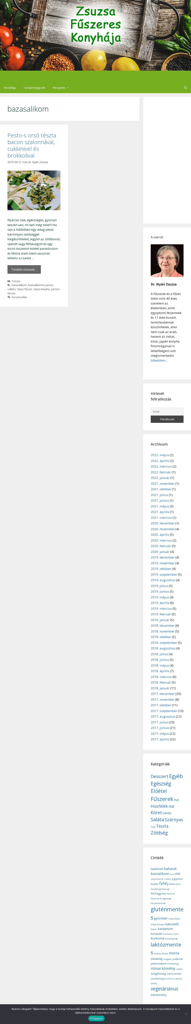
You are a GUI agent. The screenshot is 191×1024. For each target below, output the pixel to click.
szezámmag (157, 978)
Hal (176, 800)
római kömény (163, 968)
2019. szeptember (164, 574)
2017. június (160, 728)
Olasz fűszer (24, 289)
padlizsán (178, 959)
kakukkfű (172, 924)
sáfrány (178, 978)
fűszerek (170, 893)
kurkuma (158, 938)
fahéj (163, 883)
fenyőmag (156, 889)
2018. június (160, 659)
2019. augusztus (163, 580)
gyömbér (161, 918)
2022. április (160, 461)
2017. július (159, 722)
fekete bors (175, 884)
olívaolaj (156, 959)
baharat (170, 868)
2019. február (161, 614)
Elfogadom (96, 1018)
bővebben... (159, 360)
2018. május (160, 665)
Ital (171, 806)
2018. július (159, 654)
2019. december (163, 557)
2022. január (160, 478)
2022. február (161, 472)
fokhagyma (158, 893)
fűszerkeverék (158, 903)
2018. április (160, 671)
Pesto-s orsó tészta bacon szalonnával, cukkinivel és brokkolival (31, 145)
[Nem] (186, 1014)
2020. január (160, 552)
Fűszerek (162, 799)
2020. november (163, 529)
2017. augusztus (163, 716)
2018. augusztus (163, 648)
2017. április (160, 739)
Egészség (161, 783)
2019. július (159, 586)
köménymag (171, 938)
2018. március (161, 677)
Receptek (59, 87)
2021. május (160, 506)
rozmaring (173, 963)
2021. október (161, 489)
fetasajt (166, 889)
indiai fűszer (174, 918)
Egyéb (176, 776)
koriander (157, 933)
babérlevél (157, 869)
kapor (154, 929)
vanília (154, 983)
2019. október (161, 569)
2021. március (161, 517)
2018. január (160, 688)
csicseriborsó (157, 879)
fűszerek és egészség (161, 898)
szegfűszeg (158, 973)
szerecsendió (174, 973)
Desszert (159, 776)
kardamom (165, 929)
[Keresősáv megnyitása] (185, 87)
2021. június (160, 500)
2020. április (160, 534)
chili (177, 874)
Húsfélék (159, 806)
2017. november (163, 699)
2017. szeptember (164, 711)
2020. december (163, 523)
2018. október (161, 637)
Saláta (157, 819)
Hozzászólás (19, 297)
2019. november (163, 563)
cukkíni (11, 289)
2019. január (160, 620)
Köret (156, 812)
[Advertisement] (167, 160)
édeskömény (158, 995)
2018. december (163, 625)
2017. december (163, 694)
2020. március (161, 540)
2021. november (163, 483)
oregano (167, 959)
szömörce (169, 978)
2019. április (160, 603)
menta (174, 953)
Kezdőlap (10, 87)
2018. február (161, 682)
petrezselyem (159, 963)
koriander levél (171, 934)
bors (172, 874)
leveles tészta (161, 953)
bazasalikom (19, 285)
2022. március (161, 466)
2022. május (160, 455)
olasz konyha (42, 289)
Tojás (153, 827)
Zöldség (159, 832)
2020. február (161, 546)
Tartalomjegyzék (34, 87)
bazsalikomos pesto (40, 285)
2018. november (163, 631)
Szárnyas (174, 820)
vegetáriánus (164, 989)
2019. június (160, 591)
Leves (167, 813)
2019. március (161, 608)
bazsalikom (160, 873)
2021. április (160, 512)
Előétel (159, 791)
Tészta (16, 281)
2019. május (160, 597)
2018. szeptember (164, 642)
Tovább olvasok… (24, 269)
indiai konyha (158, 924)
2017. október (161, 705)
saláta (179, 969)
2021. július (159, 495)
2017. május (160, 733)
